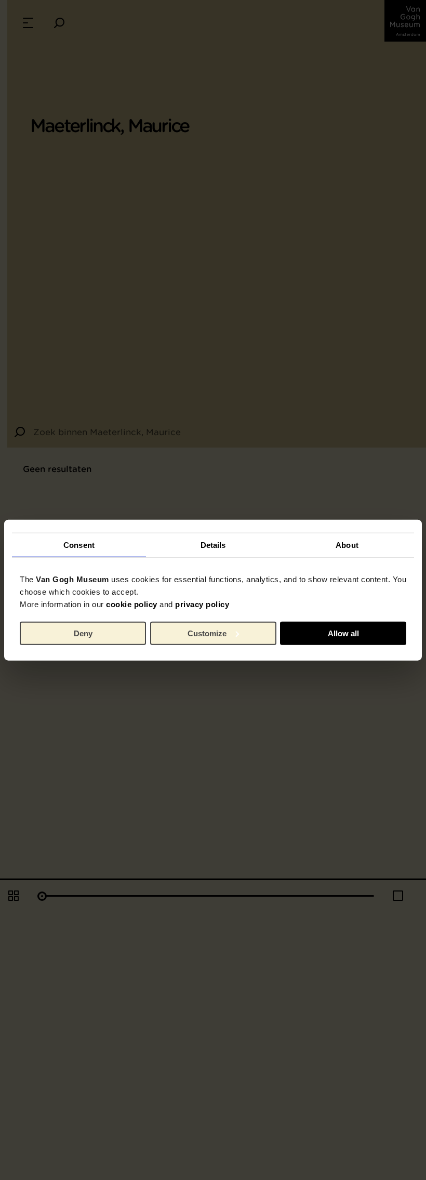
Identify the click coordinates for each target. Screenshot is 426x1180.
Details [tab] (213, 544)
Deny (83, 632)
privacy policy (202, 604)
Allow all (343, 632)
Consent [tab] (79, 544)
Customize (207, 632)
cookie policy (131, 604)
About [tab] (347, 544)
